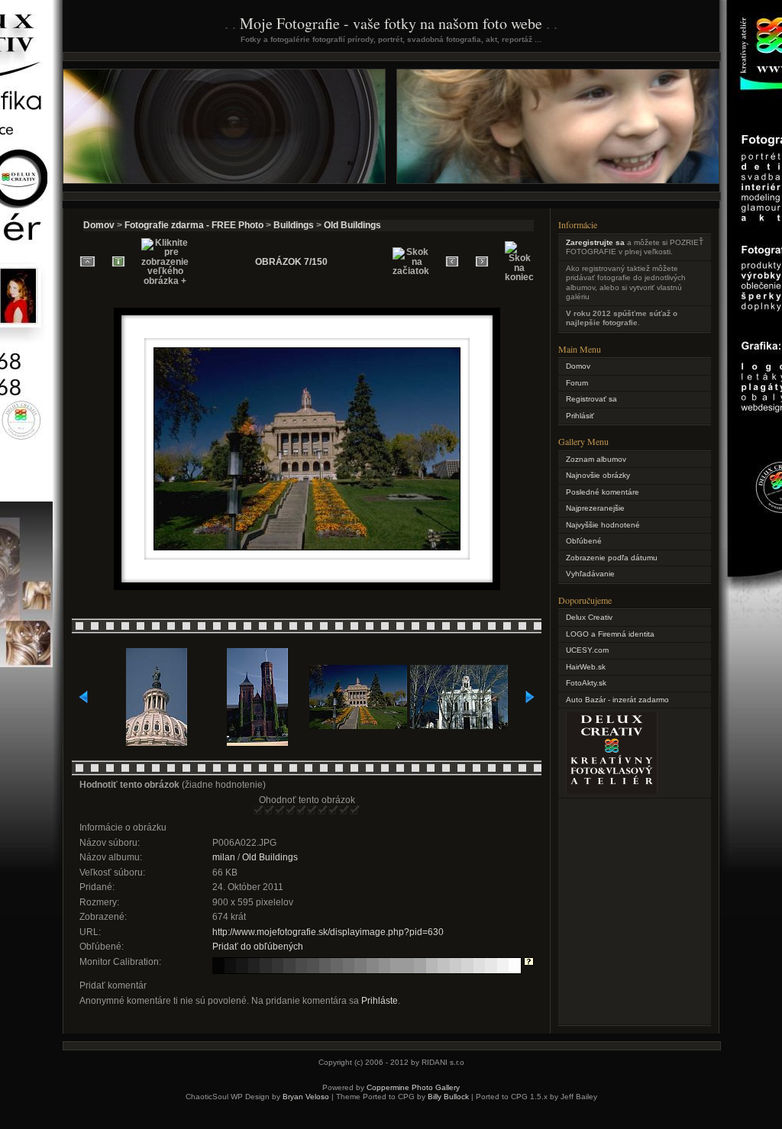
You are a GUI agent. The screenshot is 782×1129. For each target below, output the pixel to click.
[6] (312, 810)
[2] (269, 810)
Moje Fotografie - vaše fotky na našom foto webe (391, 23)
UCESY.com (587, 650)
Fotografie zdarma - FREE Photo (193, 225)
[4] (291, 810)
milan (223, 857)
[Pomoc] (529, 962)
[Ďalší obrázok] (481, 261)
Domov (99, 225)
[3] (280, 810)
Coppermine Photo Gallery (413, 1087)
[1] (259, 810)
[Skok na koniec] (519, 262)
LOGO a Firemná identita (610, 634)
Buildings (293, 225)
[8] (333, 810)
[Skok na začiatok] (411, 262)
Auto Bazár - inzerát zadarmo (617, 699)
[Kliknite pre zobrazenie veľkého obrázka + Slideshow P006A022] (307, 549)
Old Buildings (352, 225)
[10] (355, 810)
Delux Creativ (589, 617)
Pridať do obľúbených (257, 946)
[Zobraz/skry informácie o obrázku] (118, 261)
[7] (323, 810)
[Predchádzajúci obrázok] (452, 261)
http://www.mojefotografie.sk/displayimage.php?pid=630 (328, 932)
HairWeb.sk (586, 667)
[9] (344, 810)
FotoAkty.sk (586, 683)
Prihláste (379, 1000)
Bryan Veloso (306, 1096)
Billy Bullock (448, 1096)
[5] (301, 810)
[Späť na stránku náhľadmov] (87, 261)
